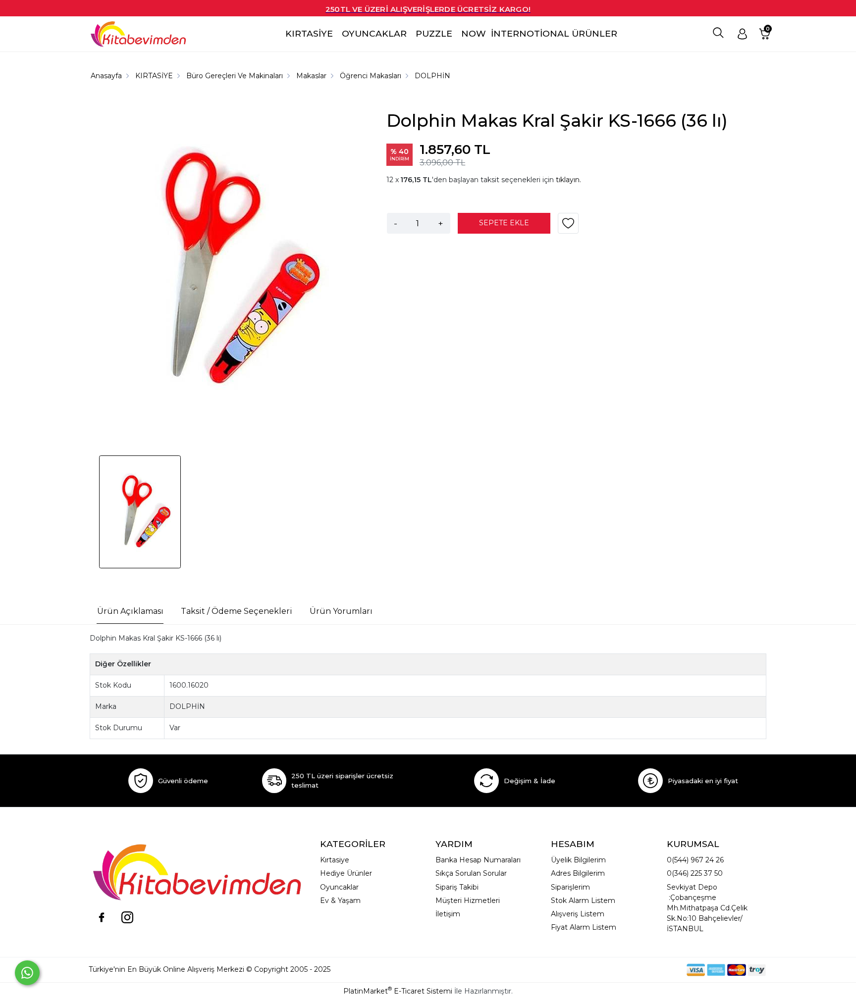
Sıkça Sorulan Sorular (471, 873)
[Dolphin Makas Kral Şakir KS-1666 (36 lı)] (223, 271)
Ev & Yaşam (340, 900)
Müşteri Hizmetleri (467, 900)
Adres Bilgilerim (578, 873)
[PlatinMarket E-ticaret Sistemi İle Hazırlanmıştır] (652, 969)
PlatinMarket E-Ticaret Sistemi (397, 991)
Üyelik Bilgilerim (578, 859)
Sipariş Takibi (457, 887)
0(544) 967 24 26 (695, 859)
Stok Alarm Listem (583, 900)
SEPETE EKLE (504, 222)
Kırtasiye (334, 859)
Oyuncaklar (339, 887)
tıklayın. (568, 179)
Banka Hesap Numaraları (478, 859)
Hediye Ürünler (346, 873)
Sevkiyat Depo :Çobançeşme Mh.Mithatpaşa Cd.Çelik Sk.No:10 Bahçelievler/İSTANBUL (707, 908)
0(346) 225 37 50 (695, 873)
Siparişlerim (570, 887)
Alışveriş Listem (577, 913)
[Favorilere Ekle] (568, 227)
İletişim (447, 913)
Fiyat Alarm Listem (583, 927)
